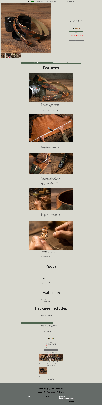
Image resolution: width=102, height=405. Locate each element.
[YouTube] (73, 401)
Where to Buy (30, 396)
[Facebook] (69, 401)
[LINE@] (48, 396)
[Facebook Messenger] (46, 396)
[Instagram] (71, 401)
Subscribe (71, 398)
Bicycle (51, 1)
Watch (48, 1)
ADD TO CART (77, 40)
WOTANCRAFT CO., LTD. (51, 403)
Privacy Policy (31, 400)
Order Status (30, 397)
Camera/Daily (37, 1)
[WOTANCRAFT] (29, 1)
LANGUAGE (30, 401)
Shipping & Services (32, 395)
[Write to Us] (44, 396)
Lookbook (55, 1)
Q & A (67, 62)
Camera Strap (43, 1)
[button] (50, 28)
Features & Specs (36, 62)
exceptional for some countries (76, 34)
